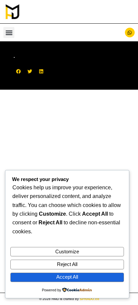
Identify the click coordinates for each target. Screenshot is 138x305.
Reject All (67, 264)
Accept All (67, 277)
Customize (67, 251)
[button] (8, 32)
